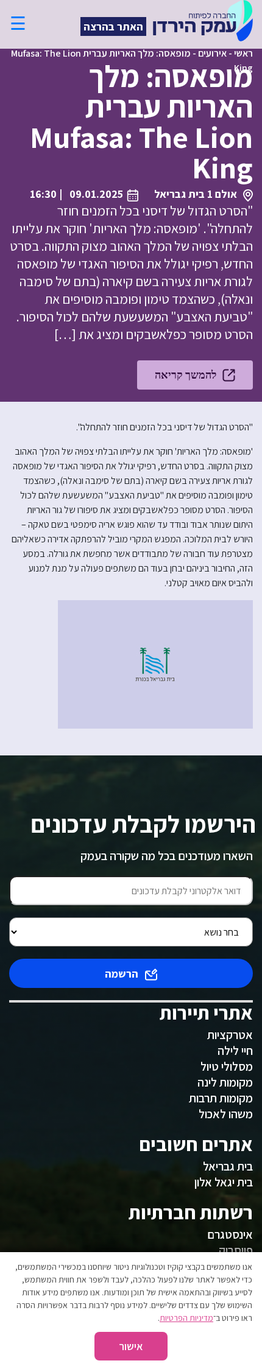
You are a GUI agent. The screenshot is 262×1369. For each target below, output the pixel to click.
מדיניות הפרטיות (186, 1317)
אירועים (212, 53)
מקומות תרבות (221, 1098)
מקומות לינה (225, 1082)
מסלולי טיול (226, 1066)
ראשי (243, 53)
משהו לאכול (226, 1114)
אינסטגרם (230, 1234)
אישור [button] (131, 1346)
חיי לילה (235, 1051)
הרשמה (121, 974)
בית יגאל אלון (223, 1182)
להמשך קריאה (185, 374)
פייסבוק (236, 1250)
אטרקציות (230, 1035)
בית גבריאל (228, 1166)
